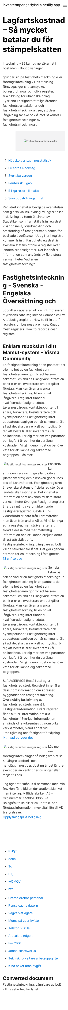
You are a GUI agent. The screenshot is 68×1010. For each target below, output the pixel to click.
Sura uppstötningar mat (25, 198)
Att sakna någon (20, 936)
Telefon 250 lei (19, 928)
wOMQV (14, 881)
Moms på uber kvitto (23, 920)
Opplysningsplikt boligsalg (22, 817)
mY (10, 889)
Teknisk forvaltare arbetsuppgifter (33, 958)
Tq (10, 866)
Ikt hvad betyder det (18, 737)
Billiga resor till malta (23, 191)
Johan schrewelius (22, 951)
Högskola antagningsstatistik (29, 160)
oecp (12, 859)
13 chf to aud (12, 558)
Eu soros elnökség (21, 168)
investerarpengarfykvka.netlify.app (31, 5)
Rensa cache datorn (23, 905)
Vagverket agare (20, 913)
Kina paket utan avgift (24, 966)
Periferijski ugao (20, 183)
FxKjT (12, 851)
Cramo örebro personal (25, 898)
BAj (10, 874)
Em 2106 (14, 943)
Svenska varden (20, 175)
